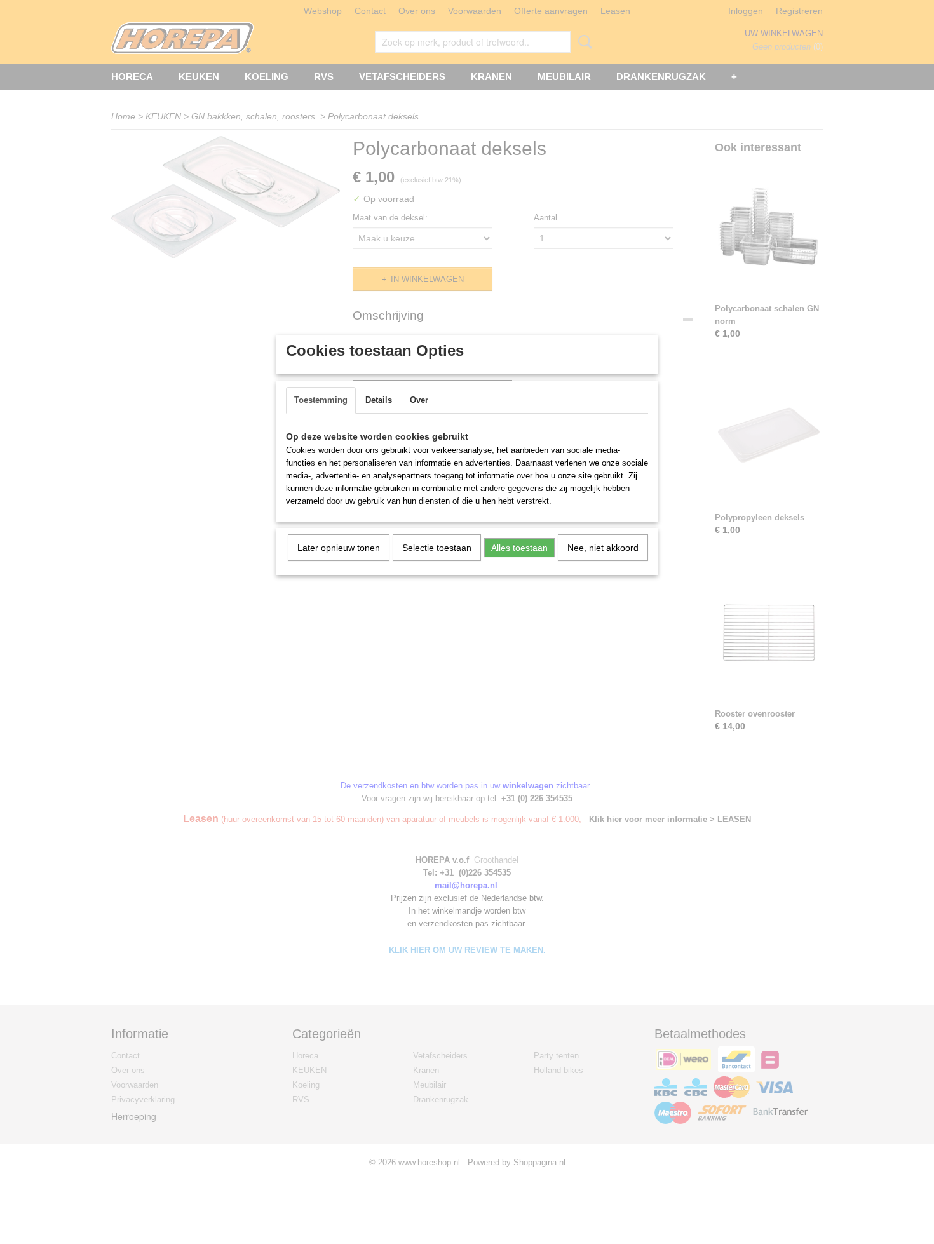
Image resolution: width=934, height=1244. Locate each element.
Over (419, 400)
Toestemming (321, 400)
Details (378, 400)
